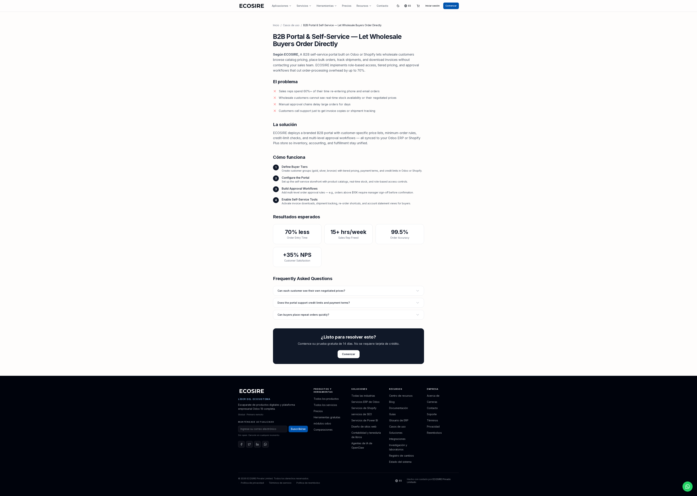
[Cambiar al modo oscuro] (398, 6)
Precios (346, 5)
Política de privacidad (252, 482)
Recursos (362, 5)
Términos (432, 420)
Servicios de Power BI (364, 420)
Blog (392, 401)
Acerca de (433, 395)
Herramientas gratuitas (327, 417)
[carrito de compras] (418, 5)
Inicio (276, 25)
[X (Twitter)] (249, 444)
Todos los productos (326, 398)
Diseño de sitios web (363, 426)
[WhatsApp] (265, 444)
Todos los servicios (325, 404)
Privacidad (433, 426)
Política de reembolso (308, 482)
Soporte (432, 414)
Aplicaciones (280, 5)
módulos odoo (322, 423)
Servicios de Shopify (363, 408)
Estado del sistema (400, 461)
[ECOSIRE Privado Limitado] (251, 391)
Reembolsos (434, 432)
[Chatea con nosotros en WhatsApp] (687, 486)
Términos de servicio (280, 482)
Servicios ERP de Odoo (365, 401)
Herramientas (325, 5)
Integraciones (397, 438)
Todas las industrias (363, 395)
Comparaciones (323, 429)
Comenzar (451, 5)
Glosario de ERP (398, 420)
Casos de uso (291, 25)
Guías (392, 414)
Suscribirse (298, 428)
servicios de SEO (361, 414)
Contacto (382, 5)
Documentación (398, 408)
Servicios (302, 5)
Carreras (432, 401)
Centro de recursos (401, 395)
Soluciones (395, 432)
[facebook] (241, 444)
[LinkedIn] (257, 444)
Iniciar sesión (432, 5)
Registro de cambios (401, 455)
